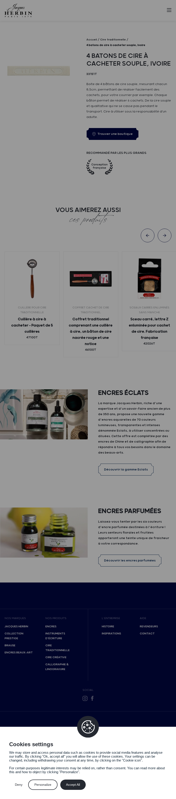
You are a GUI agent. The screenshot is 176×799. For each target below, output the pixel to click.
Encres (50, 626)
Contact (147, 633)
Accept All (73, 784)
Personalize (42, 784)
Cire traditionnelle (57, 648)
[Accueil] (18, 10)
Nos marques (15, 618)
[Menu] (169, 11)
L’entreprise (111, 618)
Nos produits (55, 618)
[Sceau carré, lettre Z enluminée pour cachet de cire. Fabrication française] (149, 279)
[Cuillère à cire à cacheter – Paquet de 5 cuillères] (32, 279)
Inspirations (111, 633)
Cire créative (55, 657)
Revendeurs (149, 626)
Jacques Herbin (16, 626)
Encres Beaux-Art (19, 652)
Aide (143, 618)
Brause (10, 645)
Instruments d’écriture (55, 636)
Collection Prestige (14, 636)
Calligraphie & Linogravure (57, 667)
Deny (18, 784)
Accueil (91, 39)
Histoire (108, 626)
